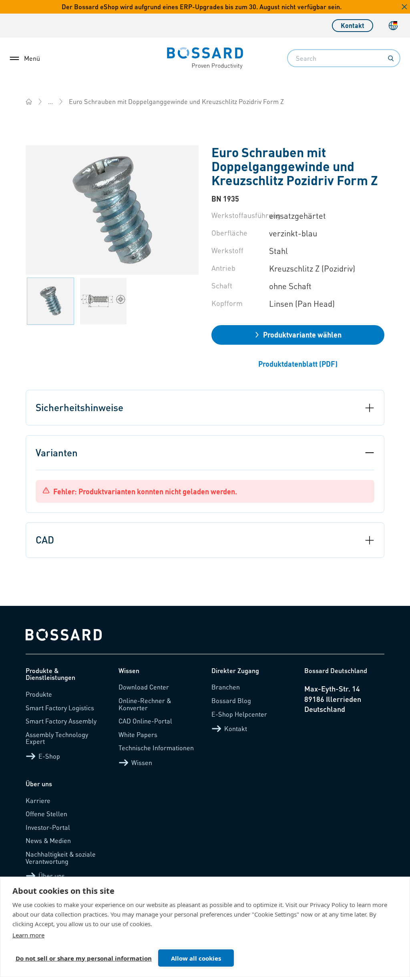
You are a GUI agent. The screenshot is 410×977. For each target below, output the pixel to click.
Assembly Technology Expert (57, 738)
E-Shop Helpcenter (239, 714)
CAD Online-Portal (145, 721)
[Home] (29, 101)
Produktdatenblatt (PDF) (298, 363)
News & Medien (48, 840)
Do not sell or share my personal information (84, 958)
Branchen (225, 687)
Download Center (144, 687)
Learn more (28, 935)
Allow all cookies (196, 958)
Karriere (38, 800)
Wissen (141, 762)
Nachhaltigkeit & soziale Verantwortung (61, 857)
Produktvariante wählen (302, 334)
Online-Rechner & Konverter (145, 704)
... (50, 101)
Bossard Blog (231, 700)
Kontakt (352, 25)
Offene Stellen (46, 813)
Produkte (39, 694)
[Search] (391, 58)
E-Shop (49, 756)
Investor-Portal (48, 827)
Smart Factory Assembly (61, 721)
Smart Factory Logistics (60, 707)
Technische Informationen (156, 747)
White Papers (138, 734)
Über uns (51, 875)
